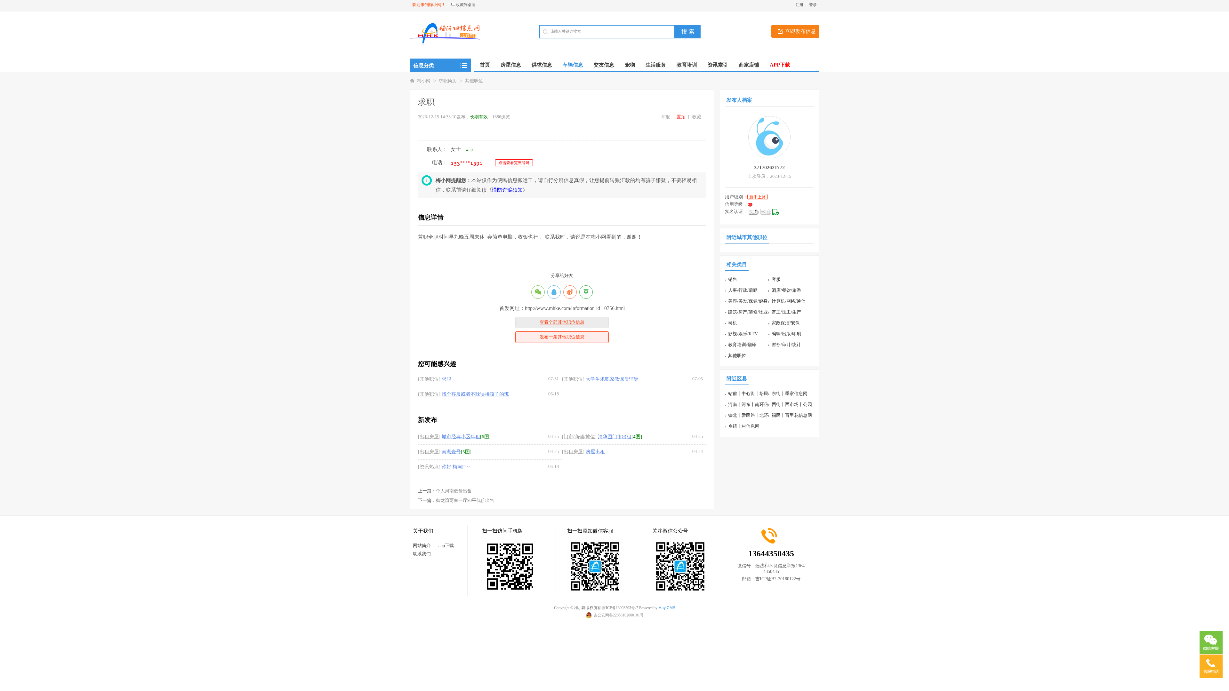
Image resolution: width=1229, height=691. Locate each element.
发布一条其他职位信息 (562, 337)
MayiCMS (666, 608)
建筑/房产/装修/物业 (748, 312)
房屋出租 (595, 451)
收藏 (696, 117)
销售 (732, 279)
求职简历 (448, 80)
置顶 (681, 117)
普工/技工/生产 (786, 312)
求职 (446, 379)
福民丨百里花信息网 (792, 415)
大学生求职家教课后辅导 (612, 379)
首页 (485, 65)
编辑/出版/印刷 (786, 333)
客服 (776, 279)
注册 (799, 5)
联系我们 (422, 554)
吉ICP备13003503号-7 (620, 608)
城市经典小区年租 (461, 436)
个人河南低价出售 (454, 490)
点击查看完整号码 (514, 163)
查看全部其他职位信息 (562, 322)
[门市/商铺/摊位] (579, 436)
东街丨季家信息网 (789, 393)
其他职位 (474, 80)
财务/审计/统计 (786, 344)
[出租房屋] (429, 436)
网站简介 (422, 545)
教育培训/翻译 (742, 344)
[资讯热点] (429, 466)
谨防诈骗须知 (507, 190)
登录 (813, 5)
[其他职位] (429, 379)
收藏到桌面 (465, 5)
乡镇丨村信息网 (743, 426)
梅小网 (423, 80)
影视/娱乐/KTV (743, 333)
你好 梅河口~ (456, 466)
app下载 (446, 545)
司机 (732, 323)
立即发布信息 (800, 31)
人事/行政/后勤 (743, 290)
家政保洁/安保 (786, 323)
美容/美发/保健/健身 (748, 301)
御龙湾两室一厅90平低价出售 (465, 500)
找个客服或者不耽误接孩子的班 (475, 394)
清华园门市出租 (614, 436)
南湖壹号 (451, 451)
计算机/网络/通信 (789, 301)
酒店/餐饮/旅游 (786, 290)
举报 (665, 117)
